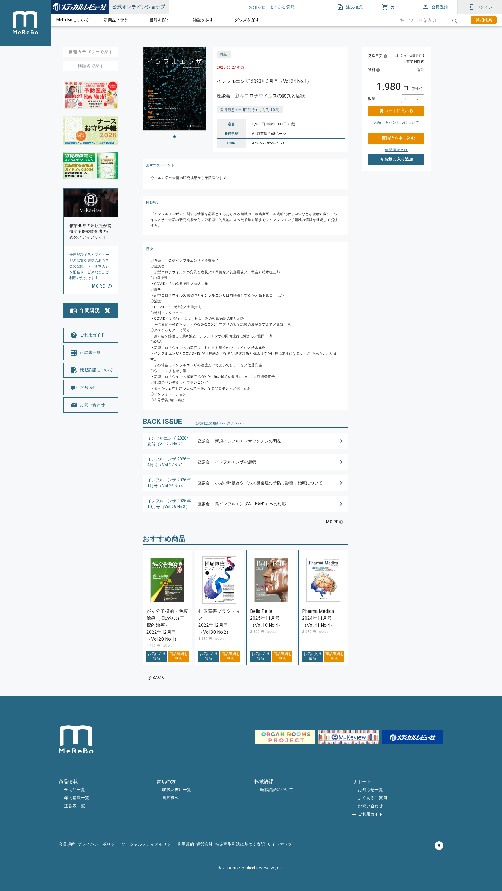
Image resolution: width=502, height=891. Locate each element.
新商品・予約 (116, 19)
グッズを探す (246, 19)
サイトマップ (279, 844)
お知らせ (257, 7)
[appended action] (454, 21)
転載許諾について (276, 789)
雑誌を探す (203, 19)
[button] (245, 441)
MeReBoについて (72, 19)
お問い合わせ (370, 805)
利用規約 (186, 844)
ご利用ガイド (370, 814)
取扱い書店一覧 (176, 789)
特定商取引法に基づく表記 (240, 844)
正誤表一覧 (74, 805)
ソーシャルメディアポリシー (148, 844)
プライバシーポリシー (98, 844)
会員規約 (67, 844)
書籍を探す (159, 19)
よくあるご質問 (372, 797)
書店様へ (170, 797)
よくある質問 (282, 7)
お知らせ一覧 (370, 789)
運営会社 (204, 844)
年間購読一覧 (76, 797)
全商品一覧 (74, 789)
